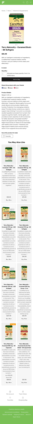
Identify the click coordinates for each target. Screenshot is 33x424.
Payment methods (7, 414)
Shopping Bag (23, 400)
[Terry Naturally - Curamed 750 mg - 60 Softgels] (24, 154)
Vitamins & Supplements (20, 10)
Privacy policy (24, 412)
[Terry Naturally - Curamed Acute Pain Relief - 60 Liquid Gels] (24, 332)
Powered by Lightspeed (16, 419)
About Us (28, 414)
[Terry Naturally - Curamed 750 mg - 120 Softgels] (9, 272)
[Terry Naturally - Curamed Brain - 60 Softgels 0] (16, 28)
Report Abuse (16, 417)
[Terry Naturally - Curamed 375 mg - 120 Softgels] (9, 213)
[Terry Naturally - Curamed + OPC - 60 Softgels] (9, 154)
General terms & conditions (12, 412)
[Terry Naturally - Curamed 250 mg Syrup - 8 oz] (24, 272)
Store (9, 10)
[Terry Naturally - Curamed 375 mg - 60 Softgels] (24, 213)
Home (3, 10)
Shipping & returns (19, 414)
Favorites (10, 400)
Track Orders (23, 394)
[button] (3, 2)
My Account (10, 394)
